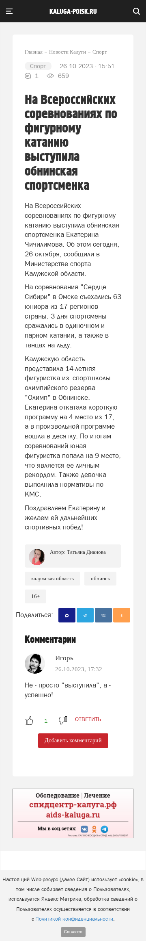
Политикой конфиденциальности (74, 919)
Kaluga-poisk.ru (73, 12)
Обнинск (100, 578)
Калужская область (52, 578)
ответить (88, 719)
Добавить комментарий (73, 740)
